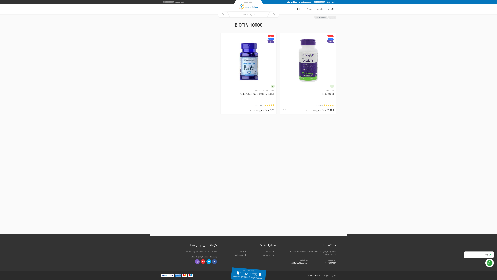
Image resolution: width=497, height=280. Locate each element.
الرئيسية (331, 9)
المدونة (310, 9)
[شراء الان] (284, 110)
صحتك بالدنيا (312, 275)
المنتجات (320, 9)
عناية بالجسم (267, 255)
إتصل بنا (299, 9)
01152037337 (330, 263)
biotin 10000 (328, 94)
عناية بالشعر (239, 255)
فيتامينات (268, 251)
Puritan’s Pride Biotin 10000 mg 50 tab (257, 94)
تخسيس (241, 251)
